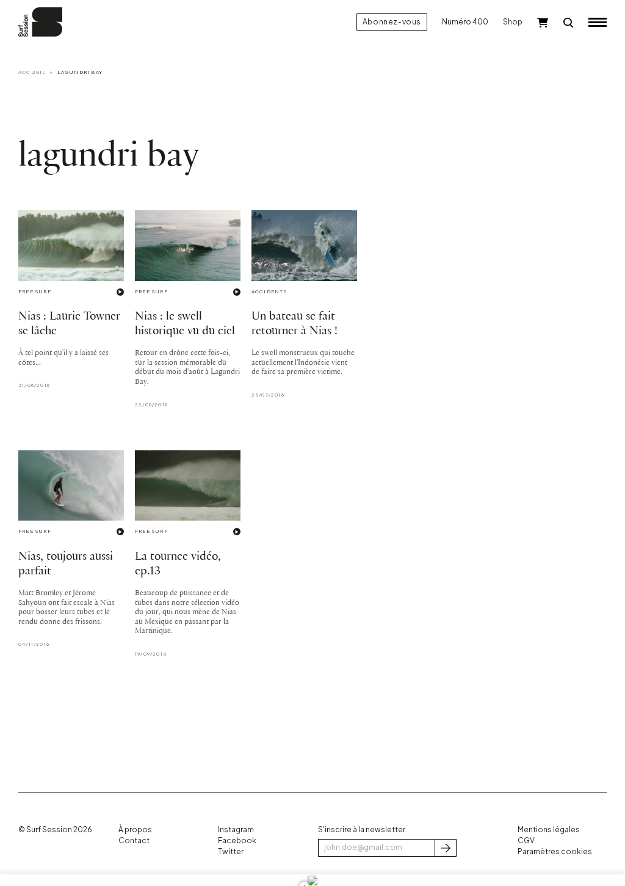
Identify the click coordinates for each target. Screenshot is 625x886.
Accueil (32, 72)
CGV (526, 840)
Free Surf (34, 291)
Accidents (269, 291)
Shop (512, 21)
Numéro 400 (465, 21)
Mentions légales (549, 829)
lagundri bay (80, 72)
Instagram (236, 829)
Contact (134, 840)
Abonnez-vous (392, 21)
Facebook (237, 840)
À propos (135, 829)
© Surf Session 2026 (55, 829)
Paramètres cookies (555, 851)
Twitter (231, 851)
